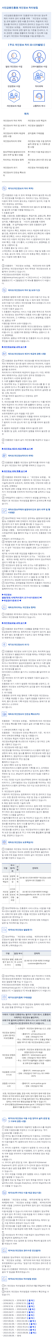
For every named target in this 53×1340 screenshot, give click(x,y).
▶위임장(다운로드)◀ (11, 600)
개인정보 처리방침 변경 (38, 167)
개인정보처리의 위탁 (12, 141)
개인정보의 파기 (10, 167)
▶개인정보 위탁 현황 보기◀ (14, 471)
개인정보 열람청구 (36, 125)
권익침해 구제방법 (36, 133)
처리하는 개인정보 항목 (13, 159)
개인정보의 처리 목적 (12, 120)
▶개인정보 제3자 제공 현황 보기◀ (17, 448)
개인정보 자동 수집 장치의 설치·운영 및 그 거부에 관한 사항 (39, 144)
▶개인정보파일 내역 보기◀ (14, 347)
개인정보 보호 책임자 (37, 120)
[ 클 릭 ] (30, 1300)
